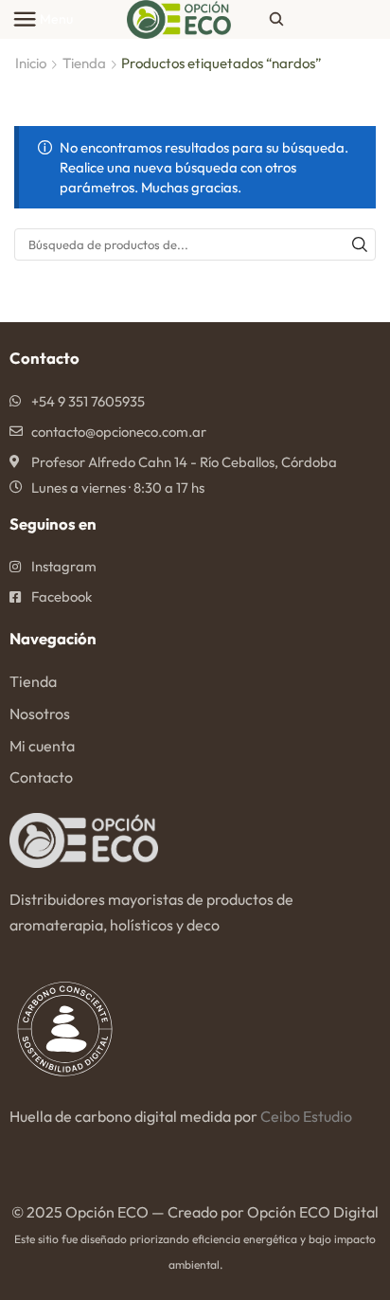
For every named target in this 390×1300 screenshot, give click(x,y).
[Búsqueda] (360, 244)
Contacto (41, 776)
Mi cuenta (42, 745)
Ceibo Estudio (306, 1116)
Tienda (84, 63)
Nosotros (39, 713)
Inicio (30, 63)
